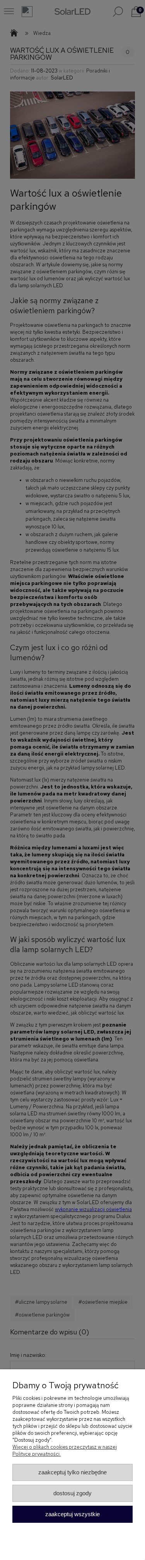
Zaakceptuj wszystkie (72, 1514)
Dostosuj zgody (72, 1493)
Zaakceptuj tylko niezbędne (72, 1472)
